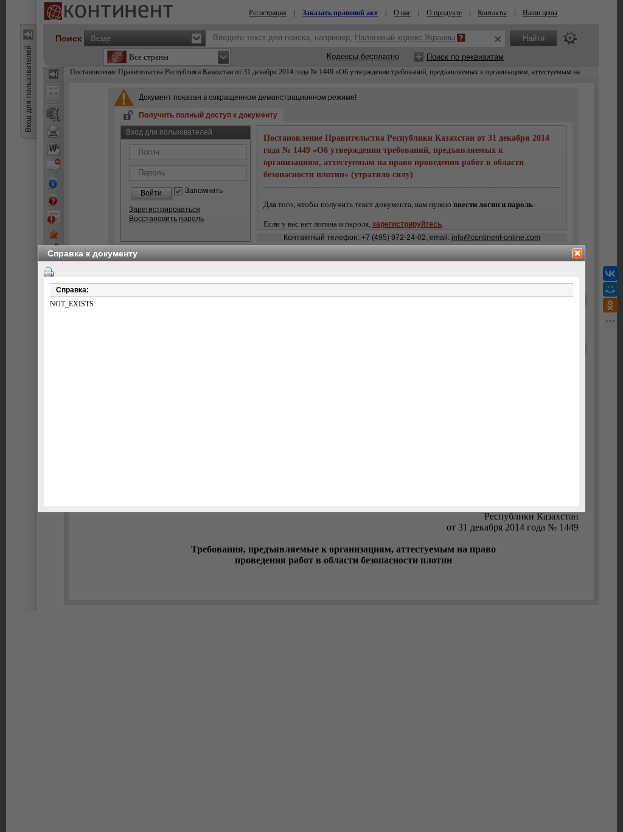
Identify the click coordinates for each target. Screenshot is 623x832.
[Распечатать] (49, 272)
